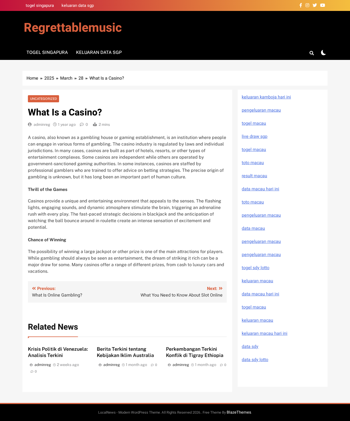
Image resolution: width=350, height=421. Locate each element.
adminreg (42, 124)
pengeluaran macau (261, 241)
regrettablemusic (73, 28)
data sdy (250, 346)
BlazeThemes (239, 412)
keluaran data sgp (78, 5)
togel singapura (40, 5)
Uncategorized (43, 99)
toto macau (253, 162)
